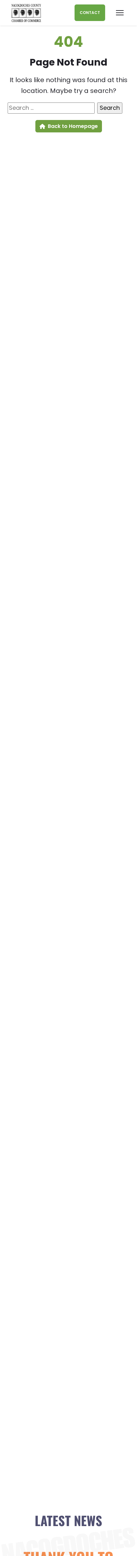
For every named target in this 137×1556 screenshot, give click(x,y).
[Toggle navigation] (120, 13)
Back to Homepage (73, 126)
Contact (90, 12)
